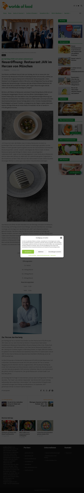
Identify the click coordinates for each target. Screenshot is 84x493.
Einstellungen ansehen (54, 252)
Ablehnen (40, 252)
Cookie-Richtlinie (32, 255)
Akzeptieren (28, 252)
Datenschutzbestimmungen (43, 255)
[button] (61, 238)
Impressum (53, 255)
